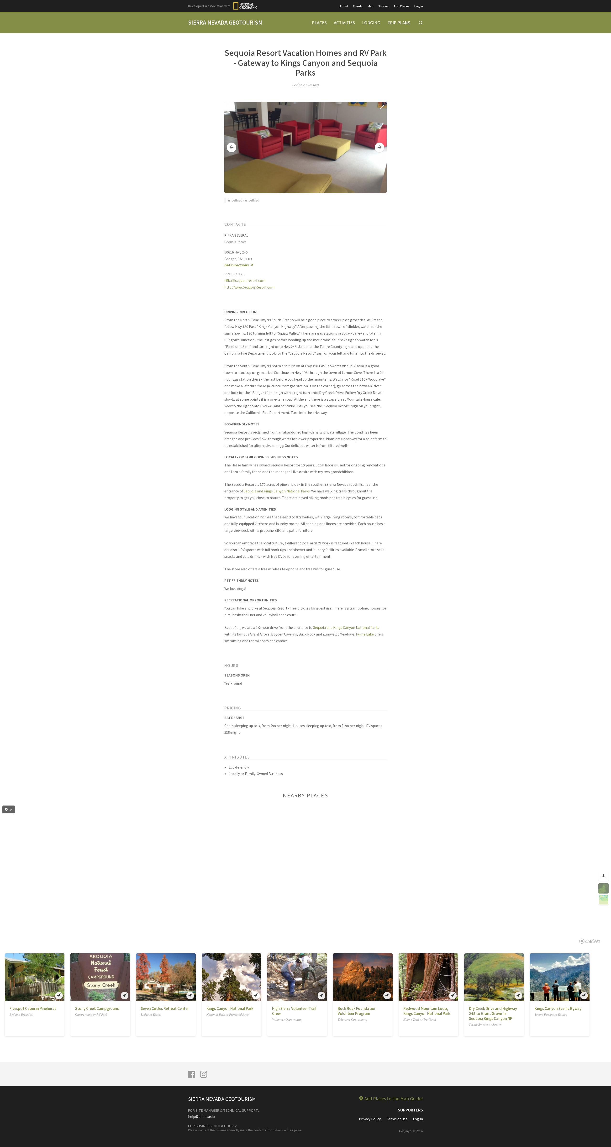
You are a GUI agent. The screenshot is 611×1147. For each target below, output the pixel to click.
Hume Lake (365, 634)
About (344, 6)
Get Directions (236, 265)
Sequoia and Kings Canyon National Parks (277, 491)
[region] (305, 874)
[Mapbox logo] (589, 941)
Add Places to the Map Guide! (393, 1098)
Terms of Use (396, 1118)
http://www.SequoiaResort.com (249, 287)
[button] (231, 147)
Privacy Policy (370, 1118)
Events (358, 6)
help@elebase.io (201, 1116)
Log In (418, 6)
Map (371, 6)
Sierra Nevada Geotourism (225, 22)
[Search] (420, 22)
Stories (383, 6)
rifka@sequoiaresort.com (244, 280)
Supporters (410, 1110)
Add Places (402, 6)
